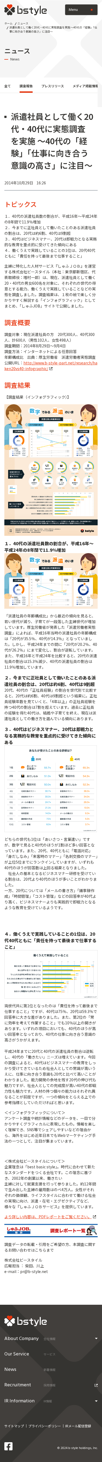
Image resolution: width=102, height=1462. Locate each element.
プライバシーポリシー (44, 1425)
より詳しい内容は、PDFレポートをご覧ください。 (48, 1216)
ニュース (22, 23)
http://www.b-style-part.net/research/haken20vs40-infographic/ (50, 365)
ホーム (8, 23)
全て (7, 86)
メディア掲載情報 (85, 86)
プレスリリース (52, 86)
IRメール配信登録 (78, 1425)
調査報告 (26, 86)
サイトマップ (14, 1425)
